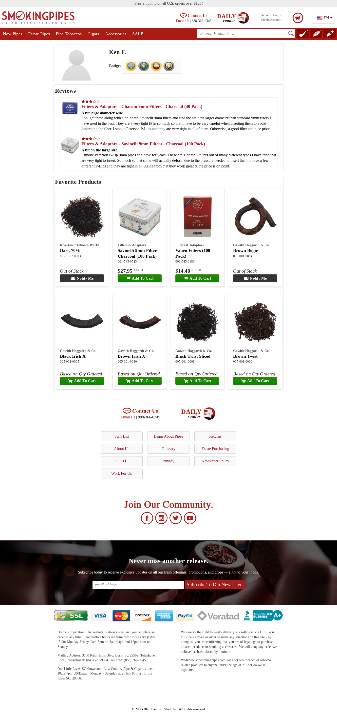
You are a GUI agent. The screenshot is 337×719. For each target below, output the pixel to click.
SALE (137, 33)
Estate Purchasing (215, 449)
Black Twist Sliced (192, 356)
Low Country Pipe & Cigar (123, 669)
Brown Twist (245, 356)
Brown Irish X (131, 356)
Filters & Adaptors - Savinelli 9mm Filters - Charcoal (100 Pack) (143, 143)
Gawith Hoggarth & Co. (251, 245)
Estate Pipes (39, 33)
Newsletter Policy (215, 461)
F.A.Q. (121, 461)
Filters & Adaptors (132, 245)
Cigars (93, 33)
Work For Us (121, 473)
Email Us (182, 21)
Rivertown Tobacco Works (79, 245)
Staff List (121, 436)
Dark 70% (70, 250)
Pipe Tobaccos (69, 33)
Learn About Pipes (168, 436)
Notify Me (85, 278)
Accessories (115, 33)
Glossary (168, 449)
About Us (121, 449)
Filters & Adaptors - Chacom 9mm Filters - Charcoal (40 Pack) (141, 106)
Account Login (271, 15)
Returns (215, 436)
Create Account (271, 19)
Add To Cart (142, 278)
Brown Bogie (245, 250)
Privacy (168, 461)
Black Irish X (73, 356)
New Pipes (12, 33)
